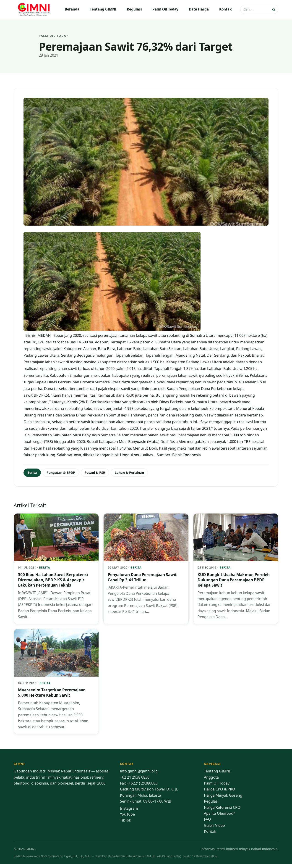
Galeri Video (214, 825)
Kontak (225, 9)
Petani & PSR (95, 472)
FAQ (207, 819)
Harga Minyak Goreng (223, 795)
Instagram (129, 808)
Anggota (211, 777)
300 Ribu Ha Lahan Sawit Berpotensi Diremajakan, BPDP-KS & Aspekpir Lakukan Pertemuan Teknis (53, 580)
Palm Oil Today (165, 9)
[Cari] (274, 9)
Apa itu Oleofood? (219, 813)
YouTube (127, 814)
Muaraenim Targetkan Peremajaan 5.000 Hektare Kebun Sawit (52, 692)
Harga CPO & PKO (219, 789)
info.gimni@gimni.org (139, 771)
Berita (32, 472)
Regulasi (134, 9)
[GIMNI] (34, 9)
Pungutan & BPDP (61, 472)
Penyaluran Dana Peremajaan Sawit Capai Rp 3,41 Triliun (142, 577)
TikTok (125, 820)
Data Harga (199, 9)
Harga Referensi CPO (222, 807)
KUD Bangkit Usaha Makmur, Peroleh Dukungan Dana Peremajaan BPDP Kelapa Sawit (234, 580)
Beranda (72, 9)
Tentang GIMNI (103, 9)
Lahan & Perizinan (129, 472)
